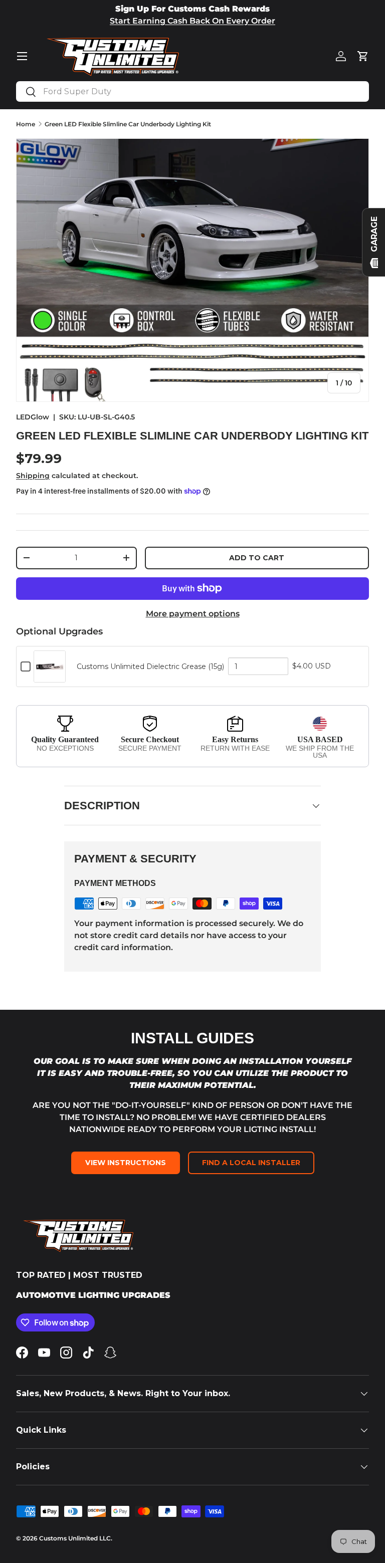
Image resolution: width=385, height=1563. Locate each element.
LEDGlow (32, 416)
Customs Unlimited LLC (75, 1538)
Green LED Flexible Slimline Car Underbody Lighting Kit (128, 124)
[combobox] (192, 91)
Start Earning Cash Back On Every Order (192, 21)
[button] (363, 56)
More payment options (193, 613)
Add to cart (256, 557)
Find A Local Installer (251, 1162)
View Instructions (125, 1162)
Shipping (33, 475)
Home (25, 124)
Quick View (50, 677)
